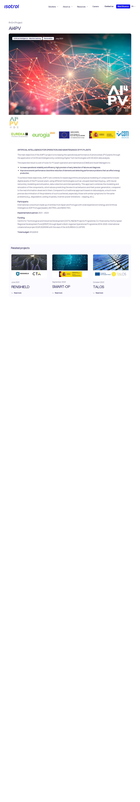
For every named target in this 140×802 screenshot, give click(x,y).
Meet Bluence (123, 6)
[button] (53, 6)
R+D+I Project (15, 22)
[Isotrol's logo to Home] (11, 6)
